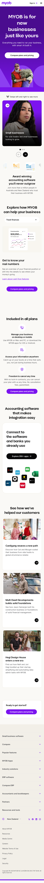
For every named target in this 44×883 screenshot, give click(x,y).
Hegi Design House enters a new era (16, 659)
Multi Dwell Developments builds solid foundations (19, 602)
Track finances (12, 220)
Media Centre (7, 839)
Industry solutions (10, 769)
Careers (5, 844)
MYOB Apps (7, 761)
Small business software (12, 736)
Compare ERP (8, 785)
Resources (6, 834)
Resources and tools (11, 810)
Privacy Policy (7, 853)
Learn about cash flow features (15, 279)
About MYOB (7, 829)
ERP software (8, 777)
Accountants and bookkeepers (15, 793)
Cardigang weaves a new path (22, 545)
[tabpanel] (22, 253)
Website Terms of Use (10, 848)
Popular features (9, 752)
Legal (4, 858)
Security (5, 863)
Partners (6, 802)
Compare (6, 744)
